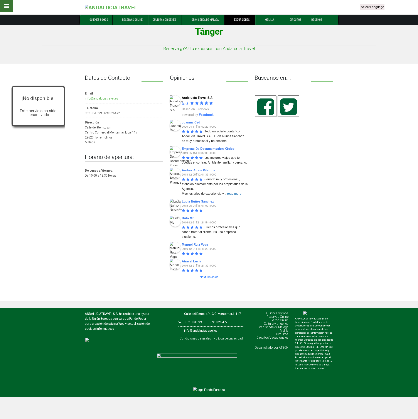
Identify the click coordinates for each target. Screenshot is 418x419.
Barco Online (279, 320)
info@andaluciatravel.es (101, 98)
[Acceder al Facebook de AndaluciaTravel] (265, 106)
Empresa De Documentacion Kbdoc (208, 148)
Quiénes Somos (277, 313)
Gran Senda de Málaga (273, 327)
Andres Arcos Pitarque (198, 170)
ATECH (283, 347)
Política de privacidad (228, 338)
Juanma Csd (191, 122)
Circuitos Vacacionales (272, 337)
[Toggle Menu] (6, 6)
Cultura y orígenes (276, 323)
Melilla (284, 330)
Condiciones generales (195, 338)
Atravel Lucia (191, 261)
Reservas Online (277, 316)
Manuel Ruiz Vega (195, 244)
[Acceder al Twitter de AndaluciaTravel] (288, 106)
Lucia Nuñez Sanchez (198, 201)
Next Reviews (209, 277)
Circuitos (282, 334)
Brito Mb (188, 218)
